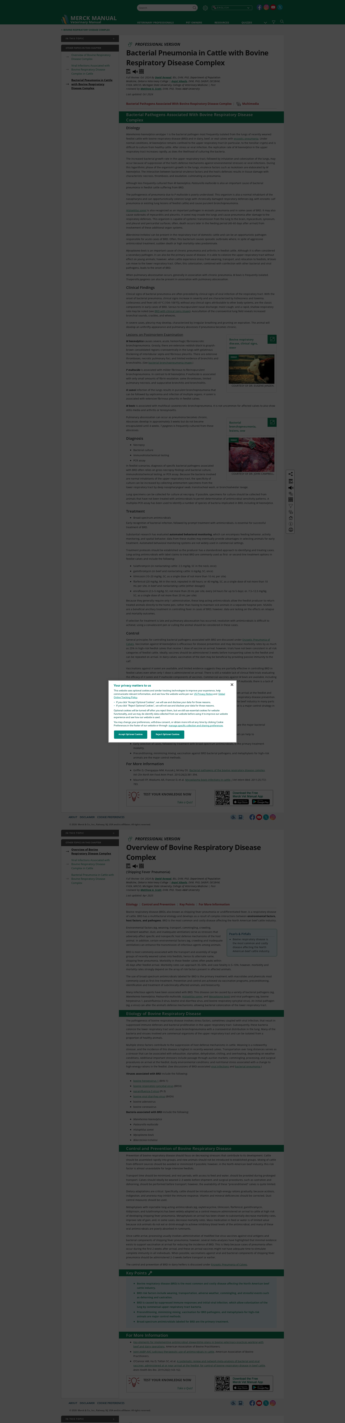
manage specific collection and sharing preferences (196, 726)
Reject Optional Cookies (168, 734)
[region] (172, 711)
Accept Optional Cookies (131, 734)
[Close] (232, 685)
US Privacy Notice (203, 694)
